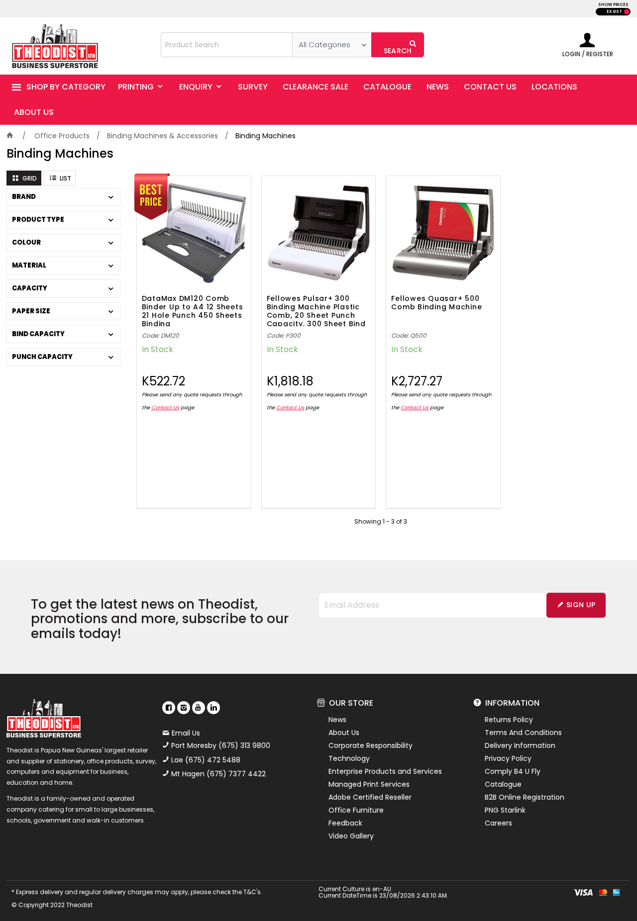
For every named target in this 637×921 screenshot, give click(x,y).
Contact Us (165, 407)
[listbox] (331, 44)
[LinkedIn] (213, 707)
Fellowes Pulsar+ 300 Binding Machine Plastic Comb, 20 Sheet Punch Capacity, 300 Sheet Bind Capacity (316, 310)
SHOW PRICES (613, 4)
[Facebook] (168, 707)
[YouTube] (198, 707)
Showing (380, 521)
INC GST (627, 11)
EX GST (614, 11)
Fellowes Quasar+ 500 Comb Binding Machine (436, 303)
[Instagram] (183, 707)
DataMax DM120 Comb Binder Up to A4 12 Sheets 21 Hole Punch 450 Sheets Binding (192, 310)
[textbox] (227, 45)
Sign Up (580, 605)
